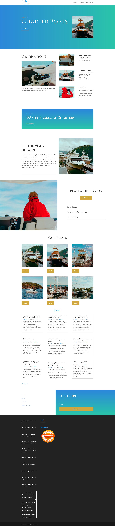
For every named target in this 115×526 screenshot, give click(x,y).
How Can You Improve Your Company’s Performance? (81, 316)
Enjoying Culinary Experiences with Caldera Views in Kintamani (32, 316)
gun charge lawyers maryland (28, 514)
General (35, 319)
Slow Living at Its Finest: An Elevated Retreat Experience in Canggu (57, 340)
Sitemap (82, 2)
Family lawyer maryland (27, 492)
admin (25, 319)
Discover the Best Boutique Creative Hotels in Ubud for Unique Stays (31, 363)
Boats (23, 398)
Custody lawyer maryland (27, 505)
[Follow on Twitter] (25, 409)
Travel (85, 364)
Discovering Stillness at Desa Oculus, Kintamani (31, 339)
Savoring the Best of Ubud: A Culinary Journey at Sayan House (82, 339)
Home (23, 395)
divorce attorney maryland (27, 494)
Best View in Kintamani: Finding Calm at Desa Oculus (57, 316)
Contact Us (88, 2)
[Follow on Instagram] (28, 409)
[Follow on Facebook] (23, 409)
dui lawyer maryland (26, 507)
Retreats (24, 402)
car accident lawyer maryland (28, 502)
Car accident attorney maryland (29, 499)
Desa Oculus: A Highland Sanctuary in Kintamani (80, 362)
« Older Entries (25, 383)
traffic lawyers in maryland (27, 517)
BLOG (57, 310)
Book (25, 271)
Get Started (86, 198)
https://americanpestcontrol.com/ (29, 457)
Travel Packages (26, 405)
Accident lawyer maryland (27, 497)
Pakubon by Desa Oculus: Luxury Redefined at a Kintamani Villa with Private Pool (57, 364)
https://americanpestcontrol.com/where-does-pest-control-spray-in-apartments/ (29, 450)
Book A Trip (25, 29)
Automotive (75, 2)
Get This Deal (30, 124)
